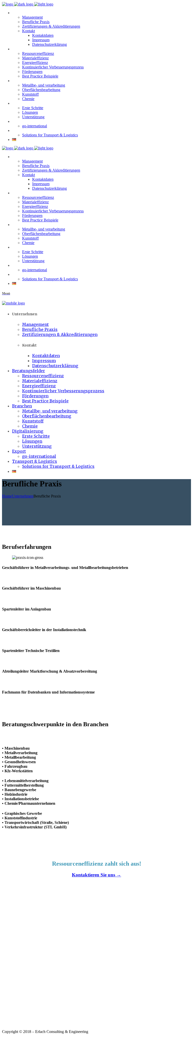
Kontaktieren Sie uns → (96, 874)
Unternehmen (22, 496)
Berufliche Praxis (12, 1005)
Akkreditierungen (12, 1010)
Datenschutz (9, 1023)
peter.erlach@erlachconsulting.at (28, 979)
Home (7, 496)
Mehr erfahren (10, 940)
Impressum (8, 1019)
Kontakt (7, 1014)
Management (9, 1001)
